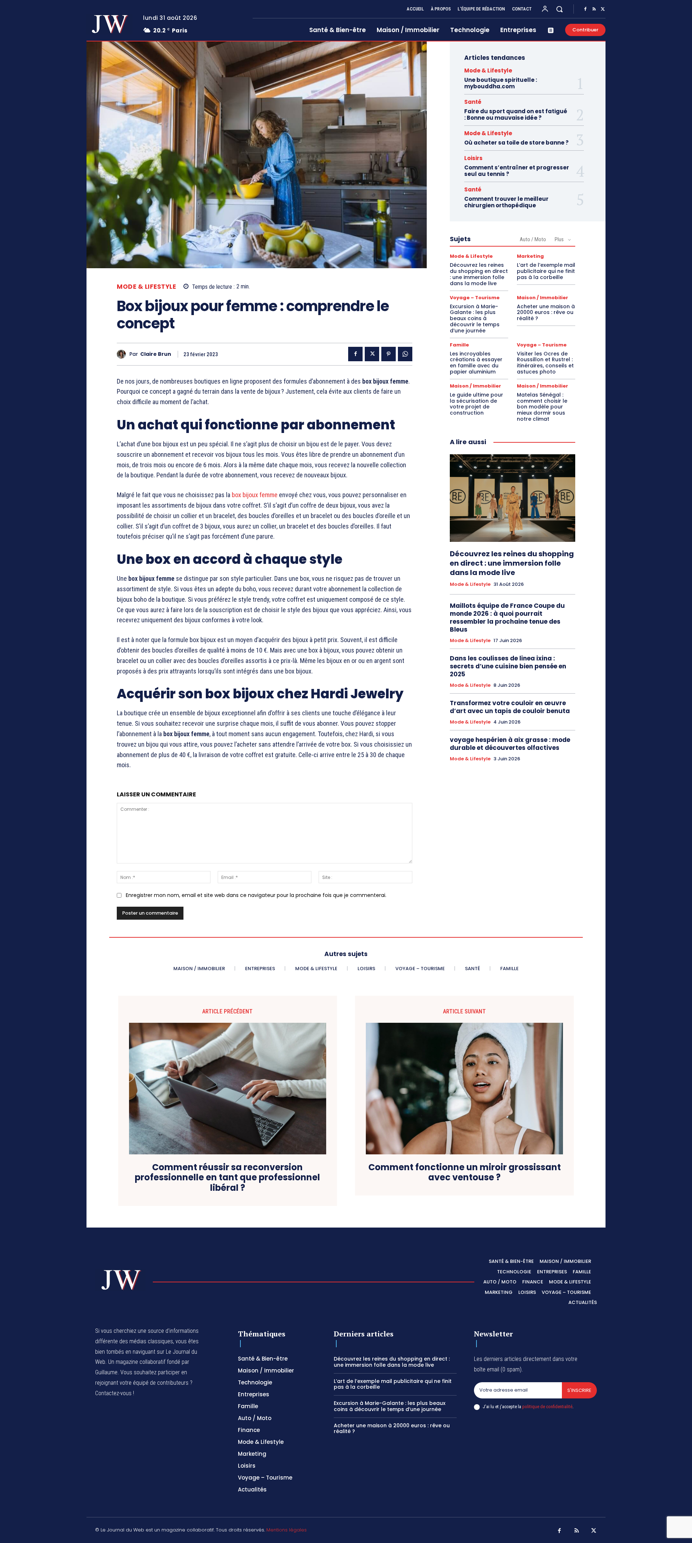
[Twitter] (602, 9)
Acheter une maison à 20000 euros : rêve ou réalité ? (546, 312)
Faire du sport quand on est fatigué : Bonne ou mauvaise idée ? (515, 114)
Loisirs (473, 158)
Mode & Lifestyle (146, 287)
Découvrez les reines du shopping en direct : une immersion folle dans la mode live (479, 274)
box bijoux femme (255, 495)
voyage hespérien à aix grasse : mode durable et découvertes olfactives (510, 743)
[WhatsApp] (405, 354)
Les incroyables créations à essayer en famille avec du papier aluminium (476, 362)
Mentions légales (286, 1529)
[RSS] (594, 9)
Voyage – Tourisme (475, 297)
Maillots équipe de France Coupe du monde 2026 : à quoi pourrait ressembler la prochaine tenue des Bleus (507, 617)
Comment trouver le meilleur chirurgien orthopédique (506, 202)
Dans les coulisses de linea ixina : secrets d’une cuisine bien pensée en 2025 (508, 666)
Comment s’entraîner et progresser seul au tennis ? (516, 171)
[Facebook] (585, 9)
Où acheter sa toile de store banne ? (516, 142)
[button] (559, 9)
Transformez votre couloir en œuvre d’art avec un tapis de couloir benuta (510, 707)
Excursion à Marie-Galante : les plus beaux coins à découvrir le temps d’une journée (475, 318)
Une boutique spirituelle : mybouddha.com (500, 83)
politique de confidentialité (547, 1406)
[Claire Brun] (123, 354)
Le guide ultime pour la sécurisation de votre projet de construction (476, 403)
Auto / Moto (533, 239)
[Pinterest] (388, 354)
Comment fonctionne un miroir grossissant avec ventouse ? (464, 1172)
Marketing (530, 256)
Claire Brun (155, 354)
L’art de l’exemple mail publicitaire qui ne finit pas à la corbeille (546, 271)
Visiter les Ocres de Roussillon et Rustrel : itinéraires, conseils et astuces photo (545, 362)
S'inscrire (579, 1390)
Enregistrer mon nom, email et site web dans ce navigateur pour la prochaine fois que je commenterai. (256, 895)
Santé (473, 102)
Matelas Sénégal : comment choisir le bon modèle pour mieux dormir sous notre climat (542, 407)
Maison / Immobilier (542, 297)
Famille (459, 344)
